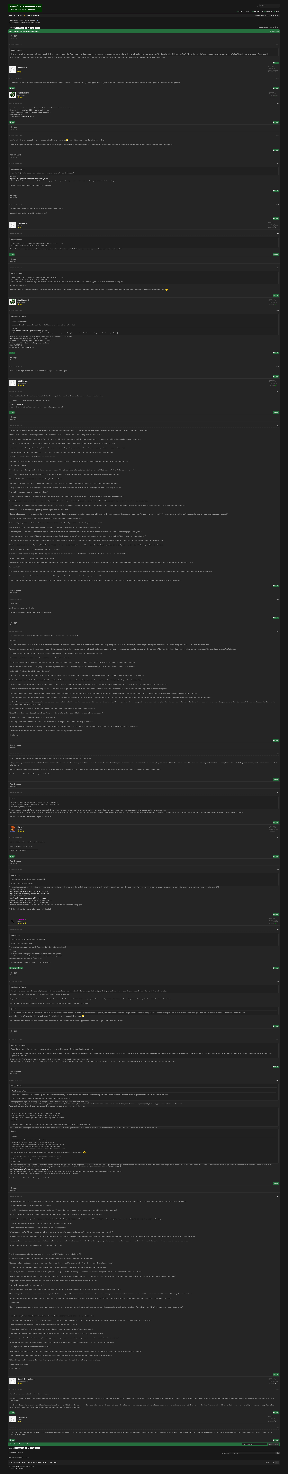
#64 (278, 631)
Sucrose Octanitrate (16, 405)
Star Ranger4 (23, 93)
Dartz (19, 827)
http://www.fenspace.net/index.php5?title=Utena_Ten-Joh (29, 338)
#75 (278, 1428)
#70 (278, 981)
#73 (278, 1197)
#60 (278, 366)
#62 (278, 426)
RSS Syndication (52, 1462)
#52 (278, 78)
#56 (278, 204)
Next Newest (23, 1444)
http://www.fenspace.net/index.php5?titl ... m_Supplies (28, 902)
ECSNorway (22, 381)
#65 (278, 754)
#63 (278, 599)
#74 (278, 1389)
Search (248, 11)
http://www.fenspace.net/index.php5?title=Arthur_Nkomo (29, 179)
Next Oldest (14, 1444)
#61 (278, 391)
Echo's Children (28, 116)
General (26, 20)
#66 (278, 793)
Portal (240, 11)
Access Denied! (15, 1462)
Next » (37, 27)
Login (28, 15)
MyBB (17, 1466)
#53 (278, 103)
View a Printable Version (16, 1452)
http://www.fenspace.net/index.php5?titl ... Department (28, 898)
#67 (278, 837)
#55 (278, 163)
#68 (278, 869)
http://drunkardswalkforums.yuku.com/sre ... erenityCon (29, 894)
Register (36, 15)
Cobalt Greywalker (25, 1379)
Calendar (269, 11)
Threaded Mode (274, 31)
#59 (278, 310)
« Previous (18, 27)
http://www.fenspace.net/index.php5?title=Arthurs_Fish (28, 891)
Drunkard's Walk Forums (15, 20)
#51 (278, 44)
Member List (258, 11)
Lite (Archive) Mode (38, 1462)
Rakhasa (21, 68)
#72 (278, 1080)
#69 (278, 930)
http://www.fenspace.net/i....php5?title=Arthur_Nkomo (29, 331)
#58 (278, 268)
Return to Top (26, 1462)
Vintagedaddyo (20, 1468)
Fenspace (33, 20)
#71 (278, 1039)
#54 (278, 135)
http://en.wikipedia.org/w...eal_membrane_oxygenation (28, 1169)
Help (277, 11)
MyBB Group (30, 1466)
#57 (278, 234)
